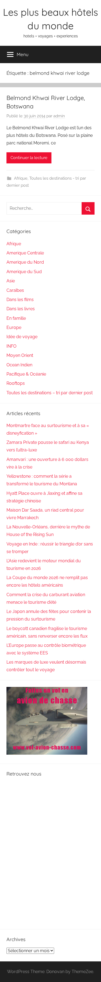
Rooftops (15, 383)
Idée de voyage (21, 336)
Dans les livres (20, 308)
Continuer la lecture (29, 157)
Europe (13, 327)
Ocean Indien (19, 364)
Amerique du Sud (24, 271)
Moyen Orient (19, 355)
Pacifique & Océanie (26, 374)
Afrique (20, 178)
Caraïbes (15, 290)
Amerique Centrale (25, 253)
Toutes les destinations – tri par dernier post (49, 392)
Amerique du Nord (25, 262)
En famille (16, 318)
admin (59, 116)
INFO (11, 346)
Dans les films (20, 299)
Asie (10, 280)
